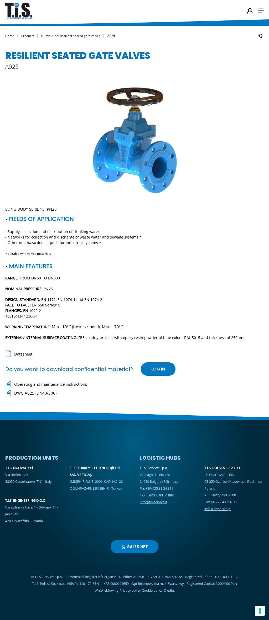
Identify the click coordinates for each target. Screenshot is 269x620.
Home (9, 36)
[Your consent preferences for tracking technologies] (260, 611)
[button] (261, 11)
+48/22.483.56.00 (223, 495)
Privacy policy (130, 590)
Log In (158, 369)
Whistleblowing (106, 590)
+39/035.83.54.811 (159, 488)
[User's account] (250, 11)
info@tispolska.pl (217, 508)
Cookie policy (152, 590)
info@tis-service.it (153, 502)
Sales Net (137, 546)
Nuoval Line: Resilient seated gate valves (70, 36)
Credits (169, 590)
